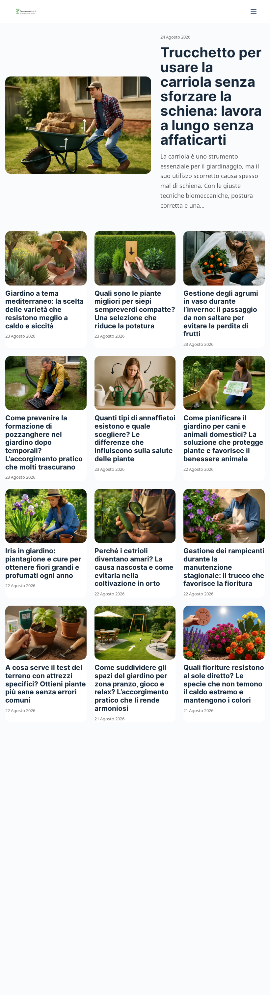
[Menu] (253, 12)
